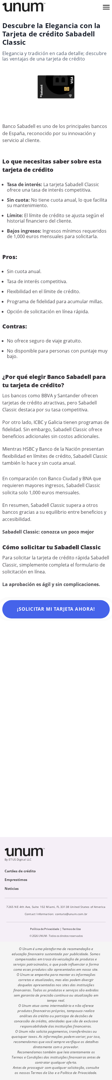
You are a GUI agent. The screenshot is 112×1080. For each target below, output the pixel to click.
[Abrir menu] (106, 7)
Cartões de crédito (20, 871)
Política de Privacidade (44, 929)
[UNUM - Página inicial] (23, 7)
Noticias (12, 888)
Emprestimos (16, 879)
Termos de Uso (71, 929)
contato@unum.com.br (71, 914)
